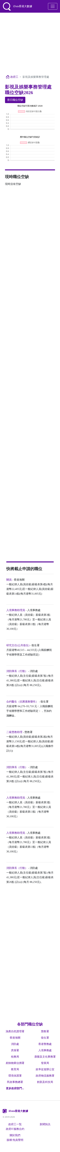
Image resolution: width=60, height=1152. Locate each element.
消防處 (15, 1044)
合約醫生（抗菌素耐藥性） (22, 701)
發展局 (45, 1063)
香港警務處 (45, 1044)
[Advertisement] (30, 44)
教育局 (15, 1069)
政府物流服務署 (45, 1075)
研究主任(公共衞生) (17, 645)
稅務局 (15, 1056)
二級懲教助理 (14, 732)
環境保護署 (15, 1075)
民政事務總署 (15, 1082)
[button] (15, 1088)
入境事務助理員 (15, 610)
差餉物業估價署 (15, 1063)
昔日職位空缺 (15, 99)
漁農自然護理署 (15, 1031)
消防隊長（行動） (17, 671)
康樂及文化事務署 (45, 1056)
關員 (9, 579)
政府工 (14, 76)
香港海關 (15, 1037)
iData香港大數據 (18, 1111)
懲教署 (45, 1031)
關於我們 (15, 1135)
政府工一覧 (15, 1124)
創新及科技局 (45, 1082)
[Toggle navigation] (52, 6)
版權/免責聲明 (15, 1140)
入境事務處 (45, 1050)
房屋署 (15, 1050)
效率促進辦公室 (45, 1069)
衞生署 (45, 1037)
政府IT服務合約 (15, 1129)
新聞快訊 (45, 1124)
